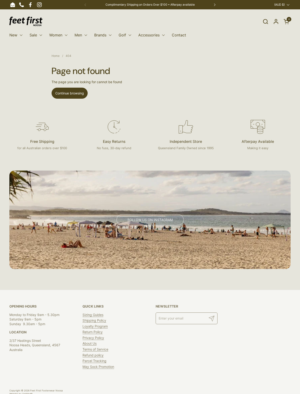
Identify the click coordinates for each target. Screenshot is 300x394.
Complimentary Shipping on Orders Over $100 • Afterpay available (150, 4)
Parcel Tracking (94, 361)
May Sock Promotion (98, 367)
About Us (89, 343)
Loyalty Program (95, 326)
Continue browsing (69, 93)
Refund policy (93, 355)
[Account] (276, 21)
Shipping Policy (94, 320)
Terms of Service (95, 349)
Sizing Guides (92, 315)
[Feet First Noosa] (25, 21)
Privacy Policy (93, 338)
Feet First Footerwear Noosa (46, 390)
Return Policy (92, 332)
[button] (265, 21)
